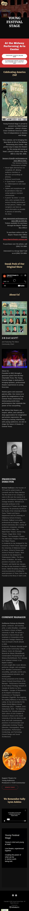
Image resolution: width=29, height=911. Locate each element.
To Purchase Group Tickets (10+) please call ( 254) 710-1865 (14, 62)
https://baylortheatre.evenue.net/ (15, 239)
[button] (26, 3)
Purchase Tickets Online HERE (14, 56)
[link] (4, 3)
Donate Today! (10, 787)
